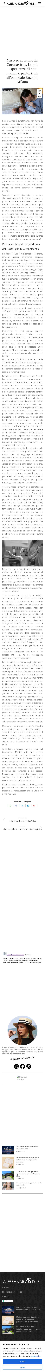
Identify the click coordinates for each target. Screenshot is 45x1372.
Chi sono (6, 1287)
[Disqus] (22, 919)
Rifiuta (22, 1367)
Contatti (5, 1296)
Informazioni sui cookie (12, 1292)
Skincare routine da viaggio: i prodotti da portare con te (28, 1184)
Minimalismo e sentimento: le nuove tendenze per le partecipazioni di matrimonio (27, 1160)
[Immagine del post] (8, 1150)
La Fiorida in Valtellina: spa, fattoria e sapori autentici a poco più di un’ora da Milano (28, 1174)
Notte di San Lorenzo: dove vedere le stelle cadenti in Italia (27, 1148)
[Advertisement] (22, 30)
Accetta (22, 1361)
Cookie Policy (36, 1356)
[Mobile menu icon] (39, 3)
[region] (22, 1356)
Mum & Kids (8, 90)
